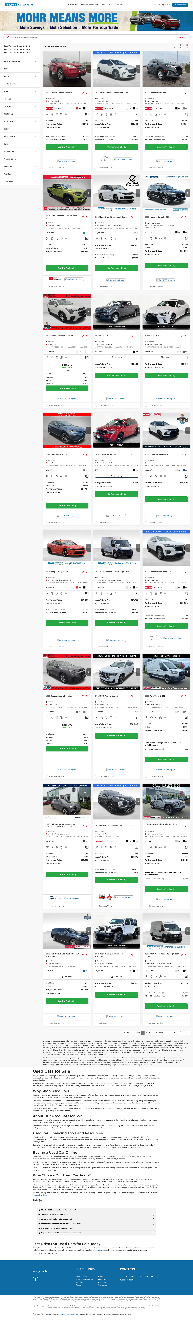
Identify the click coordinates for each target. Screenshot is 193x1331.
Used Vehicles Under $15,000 (16, 49)
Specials (79, 1282)
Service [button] (103, 4)
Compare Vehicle (56, 168)
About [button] (117, 4)
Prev (137, 1033)
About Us (102, 1279)
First (128, 1033)
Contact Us (102, 1285)
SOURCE (37, 1253)
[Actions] (86, 93)
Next (162, 1033)
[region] (67, 378)
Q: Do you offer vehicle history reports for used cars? (59, 1233)
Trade (78, 1285)
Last (171, 1033)
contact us (99, 1250)
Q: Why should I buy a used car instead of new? (57, 1210)
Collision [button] (123, 4)
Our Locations (180, 5)
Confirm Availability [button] (67, 147)
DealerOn (63, 1314)
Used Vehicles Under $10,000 (16, 46)
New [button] (76, 4)
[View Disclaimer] (66, 114)
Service (101, 1277)
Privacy (76, 1314)
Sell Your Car (84, 4)
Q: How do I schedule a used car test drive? (55, 1228)
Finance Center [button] (94, 4)
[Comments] (86, 114)
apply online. (41, 1195)
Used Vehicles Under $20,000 (16, 52)
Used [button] (72, 4)
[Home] (68, 4)
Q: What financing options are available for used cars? (59, 1224)
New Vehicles (81, 1277)
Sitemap (70, 1314)
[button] (88, 69)
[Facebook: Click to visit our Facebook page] (35, 1279)
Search (180, 37)
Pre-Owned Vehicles (84, 1279)
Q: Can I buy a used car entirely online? (53, 1214)
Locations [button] (110, 4)
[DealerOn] (38, 1314)
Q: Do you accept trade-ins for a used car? (55, 1219)
